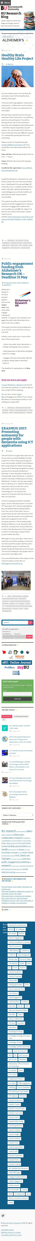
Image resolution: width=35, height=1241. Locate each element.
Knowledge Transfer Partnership (19, 1047)
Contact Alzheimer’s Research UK (13, 385)
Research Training (14, 1164)
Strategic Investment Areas (17, 1177)
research (29, 412)
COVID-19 (12, 955)
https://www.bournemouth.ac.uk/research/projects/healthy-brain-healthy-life (17, 219)
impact (30, 410)
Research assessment (16, 1100)
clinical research (20, 831)
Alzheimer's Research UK (23, 408)
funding (11, 410)
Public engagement (23, 283)
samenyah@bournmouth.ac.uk (13, 145)
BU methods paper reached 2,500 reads (19, 727)
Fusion (29, 846)
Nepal (30, 852)
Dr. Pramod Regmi (26, 840)
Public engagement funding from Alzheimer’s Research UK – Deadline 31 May (17, 270)
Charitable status (7, 1230)
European (21, 603)
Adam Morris (7, 285)
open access (11, 856)
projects (25, 245)
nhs (2, 855)
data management (24, 955)
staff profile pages (14, 1173)
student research (14, 1185)
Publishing (12, 1087)
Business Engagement (16, 938)
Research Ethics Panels (16, 1121)
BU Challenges (20, 929)
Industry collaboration (16, 1019)
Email (4, 691)
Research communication (17, 1109)
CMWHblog (9, 835)
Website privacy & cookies (11, 1233)
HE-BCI (20, 1006)
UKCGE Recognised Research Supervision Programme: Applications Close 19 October (20, 739)
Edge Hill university (16, 243)
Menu (7, 3)
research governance (15, 1126)
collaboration (18, 835)
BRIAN (11, 929)
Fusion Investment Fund (16, 989)
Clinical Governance (15, 946)
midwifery (25, 852)
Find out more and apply (14, 380)
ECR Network (13, 963)
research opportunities (16, 1147)
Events (28, 843)
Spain (21, 608)
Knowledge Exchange (16, 1032)
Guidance (25, 1002)
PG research (12, 1070)
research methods (14, 1138)
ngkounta (10, 64)
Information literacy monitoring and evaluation (16, 896)
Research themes (14, 1160)
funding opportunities (17, 846)
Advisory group (17, 596)
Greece (28, 603)
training (12, 872)
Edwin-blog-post (8, 843)
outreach (5, 412)
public (11, 412)
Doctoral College (16, 840)
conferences (25, 951)
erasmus (11, 603)
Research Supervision (15, 1155)
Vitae (28, 1194)
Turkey (26, 608)
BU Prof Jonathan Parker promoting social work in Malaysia (18, 794)
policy (21, 1070)
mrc (10, 1051)
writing (11, 1202)
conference (26, 838)
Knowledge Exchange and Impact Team (20, 1037)
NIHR (5, 855)
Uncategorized (6, 611)
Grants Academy (14, 1002)
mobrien (10, 451)
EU (16, 603)
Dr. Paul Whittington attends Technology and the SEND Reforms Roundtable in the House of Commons (19, 765)
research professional (26, 866)
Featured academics (15, 972)
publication (26, 859)
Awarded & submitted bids (17, 925)
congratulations (6, 841)
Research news (15, 248)
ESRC (16, 843)
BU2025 (21, 933)
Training (24, 1190)
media (19, 852)
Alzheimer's (11, 240)
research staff (25, 248)
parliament (22, 1059)
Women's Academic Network (18, 1198)
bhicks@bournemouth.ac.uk (11, 564)
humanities (12, 1015)
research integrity (14, 1134)
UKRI (6, 910)
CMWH (3, 835)
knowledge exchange (9, 852)
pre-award (12, 1083)
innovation (27, 849)
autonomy (5, 601)
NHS (10, 1055)
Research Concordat (15, 1113)
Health (4, 849)
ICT (3, 606)
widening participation (21, 872)
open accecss (23, 1055)
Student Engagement (15, 1181)
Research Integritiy (15, 1130)
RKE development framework (10, 869)
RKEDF (20, 869)
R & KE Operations (24, 1087)
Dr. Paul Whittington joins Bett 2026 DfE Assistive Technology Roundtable (20, 780)
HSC (17, 849)
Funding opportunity (21, 410)
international (12, 1027)
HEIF (27, 1006)
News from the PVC (20, 1051)
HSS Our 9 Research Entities (18, 1010)
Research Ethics (14, 1117)
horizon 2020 (12, 849)
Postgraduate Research (16, 1079)
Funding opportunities (10, 283)
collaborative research (12, 838)
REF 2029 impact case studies (18, 1092)
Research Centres (14, 1104)
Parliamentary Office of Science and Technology (19, 1065)
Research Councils (15, 866)
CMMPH (29, 831)
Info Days (12, 1023)
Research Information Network (14, 880)
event (23, 843)
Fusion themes (13, 993)
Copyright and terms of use (11, 1235)
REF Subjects (13, 1096)
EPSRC (22, 963)
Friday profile (13, 980)
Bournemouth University (12, 9)
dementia (5, 410)
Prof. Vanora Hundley (16, 859)
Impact (20, 1015)
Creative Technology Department (20, 601)
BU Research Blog (11, 15)
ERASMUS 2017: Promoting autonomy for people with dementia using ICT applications (17, 436)
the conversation (14, 1190)
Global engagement (15, 997)
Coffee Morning (14, 951)
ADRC (9, 596)
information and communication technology (19, 606)
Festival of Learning (15, 976)
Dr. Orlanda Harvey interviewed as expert (20, 752)
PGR (20, 245)
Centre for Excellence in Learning (19, 942)
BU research (19, 240)
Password (17, 634)
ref (30, 862)
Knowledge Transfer (15, 1042)
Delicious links (13, 959)
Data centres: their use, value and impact (14, 898)
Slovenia (15, 608)
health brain (14, 245)
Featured (23, 968)
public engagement (19, 412)
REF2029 (23, 1096)
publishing (24, 862)
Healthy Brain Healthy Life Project (17, 57)
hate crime (12, 1006)
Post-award (12, 1074)
